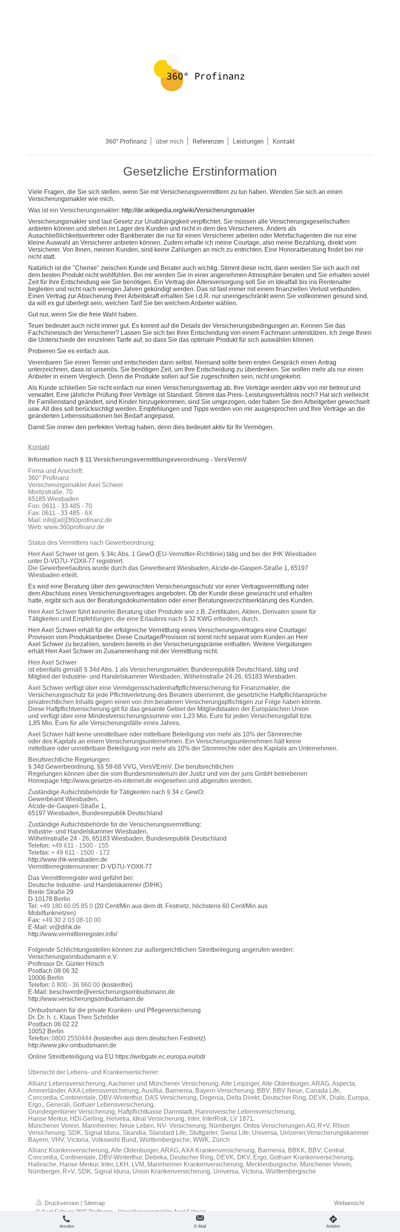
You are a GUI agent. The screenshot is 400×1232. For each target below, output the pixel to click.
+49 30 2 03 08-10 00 (71, 920)
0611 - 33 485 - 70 (67, 506)
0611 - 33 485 (61, 513)
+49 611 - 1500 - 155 (80, 845)
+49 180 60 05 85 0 (66, 906)
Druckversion (61, 1203)
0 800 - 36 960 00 (76, 984)
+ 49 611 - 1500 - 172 (80, 852)
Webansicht (349, 1203)
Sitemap (94, 1203)
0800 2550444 (72, 1038)
